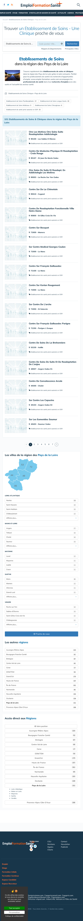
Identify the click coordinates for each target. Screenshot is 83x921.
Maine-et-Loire (11, 523)
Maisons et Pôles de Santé (66, 899)
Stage (14, 13)
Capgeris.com (67, 895)
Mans (40, 579)
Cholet (40, 537)
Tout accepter (14, 908)
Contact (64, 841)
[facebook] (4, 5)
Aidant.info (50, 899)
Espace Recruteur (9, 884)
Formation (23, 13)
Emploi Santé (5, 13)
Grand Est (41, 676)
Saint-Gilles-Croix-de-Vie (40, 616)
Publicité (64, 847)
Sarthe (8, 574)
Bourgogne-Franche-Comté (40, 654)
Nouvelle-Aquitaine (41, 694)
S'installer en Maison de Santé (42, 13)
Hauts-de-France (41, 681)
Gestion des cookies (56, 909)
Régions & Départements (51, 49)
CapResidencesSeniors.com (39, 897)
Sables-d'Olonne (40, 611)
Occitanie (41, 698)
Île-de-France (41, 685)
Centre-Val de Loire (40, 663)
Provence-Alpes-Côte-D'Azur (41, 707)
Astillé (40, 565)
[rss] (12, 5)
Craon (40, 569)
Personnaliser (14, 912)
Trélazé (40, 533)
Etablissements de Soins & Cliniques (21, 43)
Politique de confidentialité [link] (14, 916)
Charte (50, 850)
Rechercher (72, 43)
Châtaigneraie (40, 620)
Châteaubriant (40, 514)
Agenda (70, 13)
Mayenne (8, 551)
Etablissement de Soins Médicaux (17, 105)
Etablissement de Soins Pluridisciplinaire (20, 101)
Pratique (79, 13)
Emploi (5, 864)
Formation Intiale (9, 872)
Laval (40, 556)
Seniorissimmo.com (35, 895)
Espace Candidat (9, 880)
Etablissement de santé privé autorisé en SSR (22, 110)
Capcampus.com (58, 897)
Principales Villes (72, 49)
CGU (49, 841)
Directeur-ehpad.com (36, 899)
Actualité (61, 13)
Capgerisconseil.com (52, 895)
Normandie (40, 690)
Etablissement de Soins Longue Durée (53, 101)
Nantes (40, 500)
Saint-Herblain (40, 509)
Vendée (8, 602)
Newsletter (65, 844)
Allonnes (40, 588)
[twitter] (8, 5)
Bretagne (40, 659)
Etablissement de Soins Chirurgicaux (47, 105)
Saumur (40, 542)
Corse (40, 668)
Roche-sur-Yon (40, 607)
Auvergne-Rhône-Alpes (41, 650)
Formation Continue (10, 876)
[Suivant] (56, 444)
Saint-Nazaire (40, 505)
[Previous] (26, 444)
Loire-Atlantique (12, 496)
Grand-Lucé (40, 592)
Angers (40, 528)
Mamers (40, 583)
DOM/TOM (40, 672)
